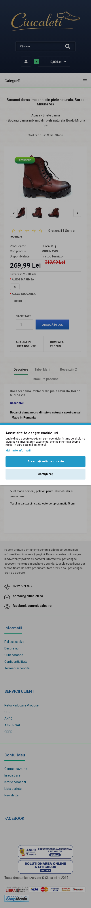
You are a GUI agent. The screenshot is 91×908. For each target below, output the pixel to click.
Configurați (45, 474)
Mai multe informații (18, 450)
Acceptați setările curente (45, 461)
